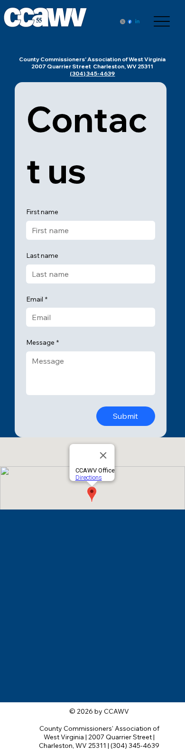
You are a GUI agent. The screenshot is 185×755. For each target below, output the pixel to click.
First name (42, 212)
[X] (122, 21)
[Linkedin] (137, 21)
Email (36, 299)
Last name (42, 255)
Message (42, 342)
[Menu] (162, 21)
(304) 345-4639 (92, 73)
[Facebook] (129, 21)
